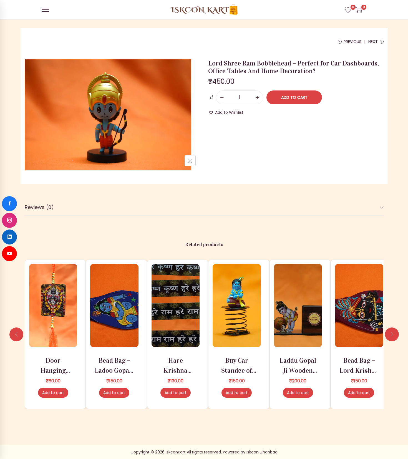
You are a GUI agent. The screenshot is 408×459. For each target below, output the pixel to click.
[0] (348, 9)
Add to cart (294, 97)
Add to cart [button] (53, 392)
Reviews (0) (39, 207)
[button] (225, 112)
